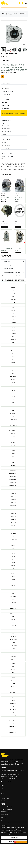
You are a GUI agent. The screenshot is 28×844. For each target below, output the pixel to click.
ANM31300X (13, 305)
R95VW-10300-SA (13, 430)
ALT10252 (13, 659)
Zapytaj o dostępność (3, 77)
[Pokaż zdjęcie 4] (19, 49)
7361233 (13, 408)
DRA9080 (13, 362)
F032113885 (13, 333)
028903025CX (13, 608)
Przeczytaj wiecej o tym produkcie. (8, 72)
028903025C (13, 602)
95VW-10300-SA (13, 419)
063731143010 (13, 470)
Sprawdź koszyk (4, 820)
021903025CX (13, 596)
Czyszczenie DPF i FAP (6, 811)
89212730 (13, 528)
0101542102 (13, 499)
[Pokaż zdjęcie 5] (25, 49)
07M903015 (13, 625)
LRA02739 (13, 459)
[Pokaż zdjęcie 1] (3, 49)
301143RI (13, 448)
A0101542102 (13, 516)
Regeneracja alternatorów (6, 806)
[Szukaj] (25, 9)
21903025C (13, 631)
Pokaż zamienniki (7, 265)
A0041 (16, 246)
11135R (13, 648)
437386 (13, 579)
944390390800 (13, 482)
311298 (13, 556)
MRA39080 (13, 493)
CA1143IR (3, 195)
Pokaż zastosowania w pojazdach (11, 272)
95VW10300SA (13, 413)
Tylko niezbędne (14, 837)
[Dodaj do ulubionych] (5, 76)
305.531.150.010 (4, 246)
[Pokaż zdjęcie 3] (14, 49)
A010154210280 (13, 522)
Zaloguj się (3, 817)
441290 (13, 453)
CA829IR (16, 195)
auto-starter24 (5, 13)
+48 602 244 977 (5, 115)
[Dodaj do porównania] (9, 76)
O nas (2, 788)
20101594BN (13, 545)
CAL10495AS (13, 339)
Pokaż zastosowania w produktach (11, 275)
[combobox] (14, 9)
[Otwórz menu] (25, 3)
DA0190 (13, 356)
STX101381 (13, 568)
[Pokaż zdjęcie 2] (8, 49)
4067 (13, 345)
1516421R (13, 350)
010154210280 (13, 505)
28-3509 (13, 385)
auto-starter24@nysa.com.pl (12, 776)
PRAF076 (13, 293)
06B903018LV (13, 613)
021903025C (13, 591)
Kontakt (2, 791)
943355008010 (13, 476)
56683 (13, 373)
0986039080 (13, 322)
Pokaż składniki (6, 261)
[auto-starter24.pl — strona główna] (5, 754)
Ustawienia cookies (5, 798)
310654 (13, 551)
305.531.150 (13, 533)
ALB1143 (13, 442)
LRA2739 (13, 465)
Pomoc (2, 793)
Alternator (8, 85)
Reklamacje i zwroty (5, 795)
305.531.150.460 (13, 539)
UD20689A (13, 310)
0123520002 (13, 316)
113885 (16, 221)
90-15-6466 (13, 654)
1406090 (13, 402)
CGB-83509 (13, 299)
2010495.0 (13, 562)
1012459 (13, 396)
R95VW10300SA (13, 425)
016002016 (13, 585)
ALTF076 (13, 287)
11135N (2, 221)
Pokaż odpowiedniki (7, 268)
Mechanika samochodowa (6, 800)
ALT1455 (13, 379)
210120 (13, 390)
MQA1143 (13, 488)
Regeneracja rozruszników (6, 809)
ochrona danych (13, 834)
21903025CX (13, 636)
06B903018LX (13, 619)
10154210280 (13, 511)
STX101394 (13, 573)
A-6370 (13, 368)
